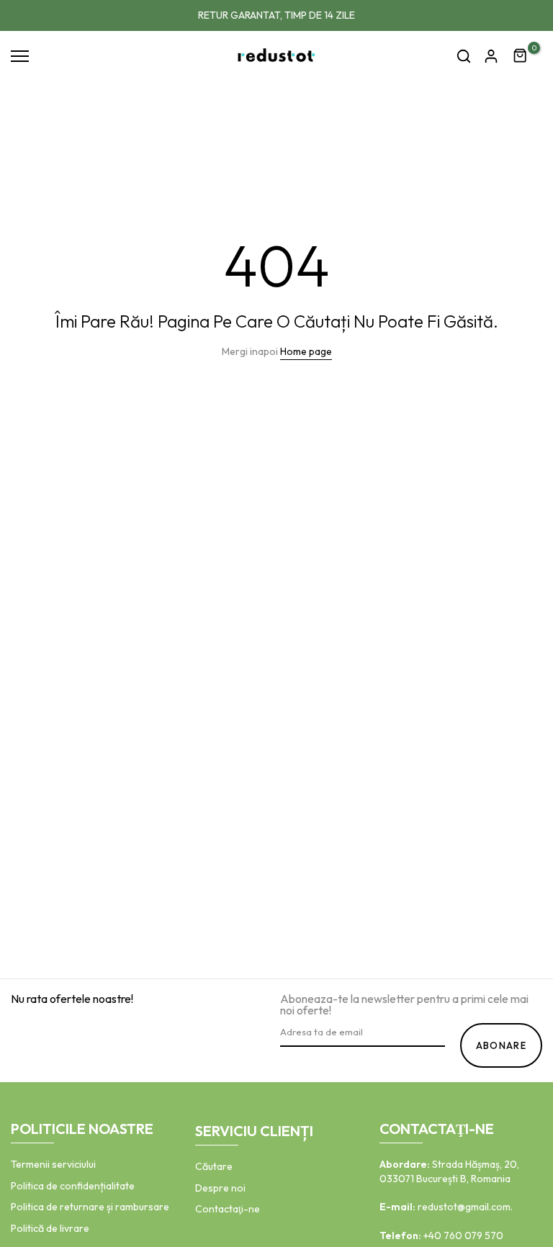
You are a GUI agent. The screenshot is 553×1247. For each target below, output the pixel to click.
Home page (306, 351)
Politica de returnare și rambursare (90, 1206)
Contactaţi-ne (227, 1208)
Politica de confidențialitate (73, 1185)
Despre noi (220, 1187)
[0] (521, 56)
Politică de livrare (50, 1228)
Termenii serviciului (53, 1164)
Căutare (214, 1166)
